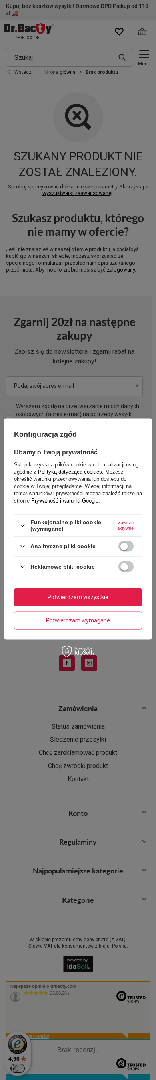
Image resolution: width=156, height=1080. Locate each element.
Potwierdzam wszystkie (78, 597)
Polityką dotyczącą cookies (70, 472)
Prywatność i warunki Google (64, 501)
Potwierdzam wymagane (78, 620)
